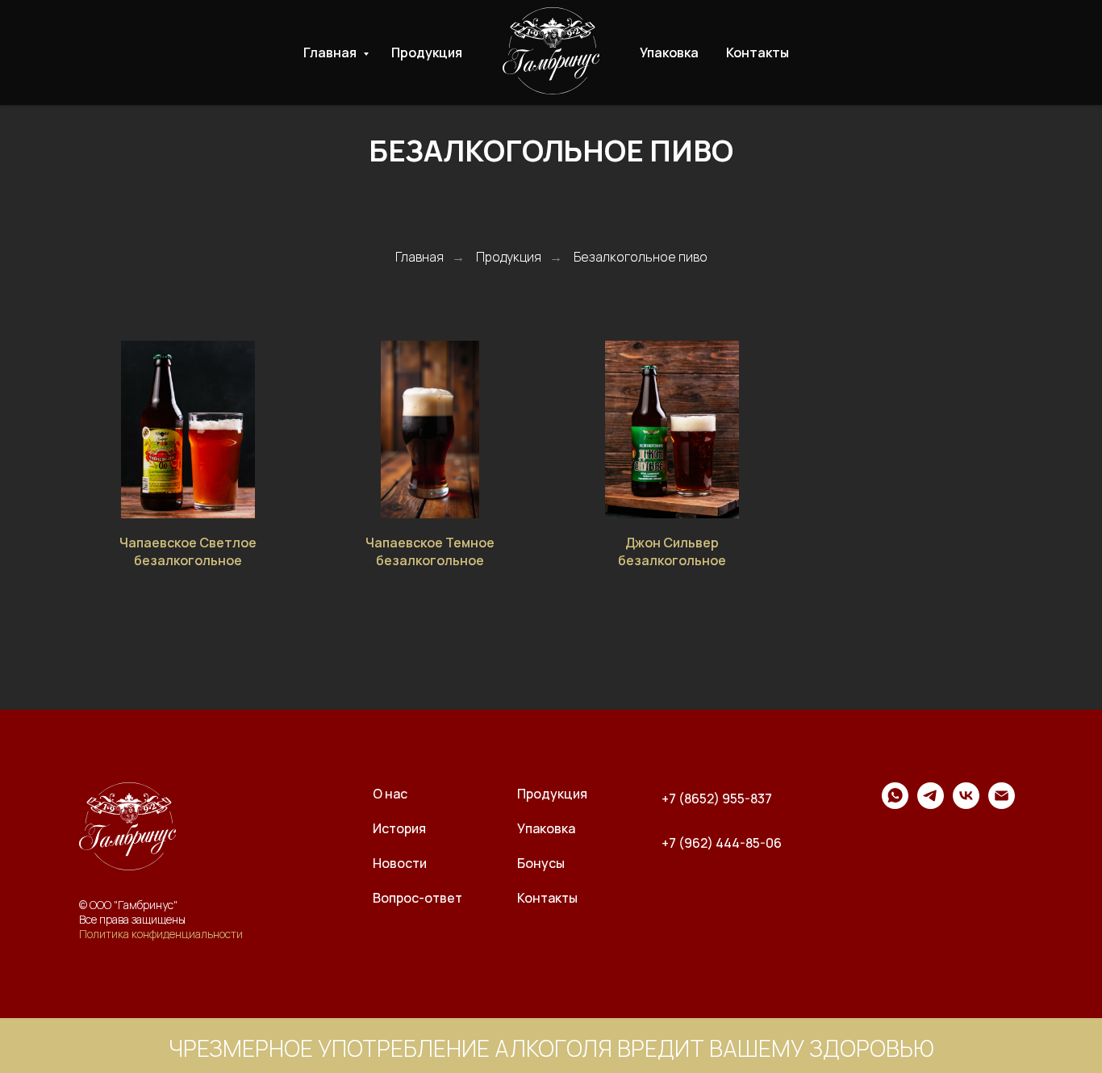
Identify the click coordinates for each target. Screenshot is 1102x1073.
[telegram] (930, 804)
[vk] (966, 804)
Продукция (426, 52)
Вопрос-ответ (417, 898)
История (399, 828)
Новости (400, 863)
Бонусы (541, 863)
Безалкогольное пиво (641, 257)
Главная (331, 52)
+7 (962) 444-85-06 (722, 843)
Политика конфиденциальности (161, 933)
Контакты (757, 52)
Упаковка (669, 52)
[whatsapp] (895, 804)
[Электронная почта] (1001, 804)
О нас (390, 794)
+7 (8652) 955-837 (717, 798)
